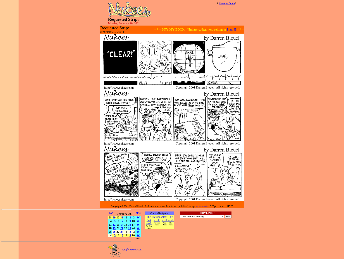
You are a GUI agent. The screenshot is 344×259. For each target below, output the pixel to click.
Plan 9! (231, 29)
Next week (165, 218)
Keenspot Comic (227, 3)
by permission (202, 206)
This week (171, 218)
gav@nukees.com (131, 249)
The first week (149, 220)
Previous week (157, 218)
